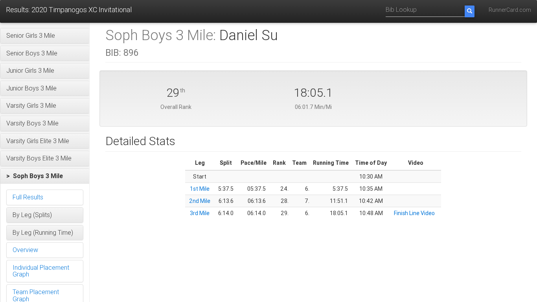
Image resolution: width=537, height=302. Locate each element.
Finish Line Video (414, 213)
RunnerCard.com (510, 9)
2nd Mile (199, 200)
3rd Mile (200, 213)
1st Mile (200, 188)
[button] (44, 35)
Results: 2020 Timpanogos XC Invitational (69, 9)
